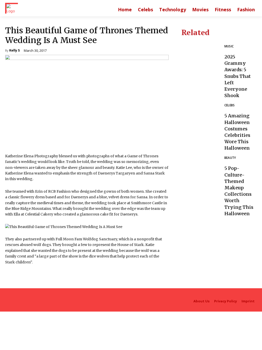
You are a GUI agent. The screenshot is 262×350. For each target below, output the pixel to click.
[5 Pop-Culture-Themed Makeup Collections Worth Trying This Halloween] (200, 179)
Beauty (230, 158)
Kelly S (14, 51)
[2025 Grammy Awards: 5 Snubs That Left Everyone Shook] (200, 67)
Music (229, 46)
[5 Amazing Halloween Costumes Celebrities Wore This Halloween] (200, 126)
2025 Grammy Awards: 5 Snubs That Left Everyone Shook (237, 76)
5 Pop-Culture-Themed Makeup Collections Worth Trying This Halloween (238, 190)
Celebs (229, 105)
